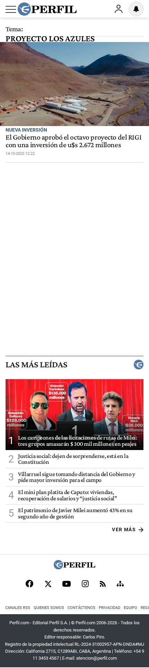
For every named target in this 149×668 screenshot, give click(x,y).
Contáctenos (81, 608)
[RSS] (103, 584)
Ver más (124, 529)
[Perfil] (74, 567)
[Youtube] (66, 584)
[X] (47, 584)
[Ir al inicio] (47, 9)
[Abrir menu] (11, 9)
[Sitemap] (120, 584)
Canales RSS (17, 608)
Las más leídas (36, 364)
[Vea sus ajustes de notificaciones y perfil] (136, 9)
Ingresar (118, 9)
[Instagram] (85, 584)
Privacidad (109, 608)
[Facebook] (29, 584)
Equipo (130, 608)
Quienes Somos (49, 608)
